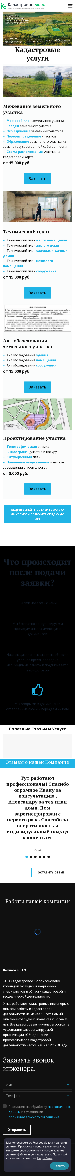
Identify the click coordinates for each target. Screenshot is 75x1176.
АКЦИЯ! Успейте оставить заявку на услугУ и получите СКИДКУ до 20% (37, 514)
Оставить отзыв (51, 872)
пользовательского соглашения (34, 1117)
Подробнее (44, 1158)
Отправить (16, 1129)
